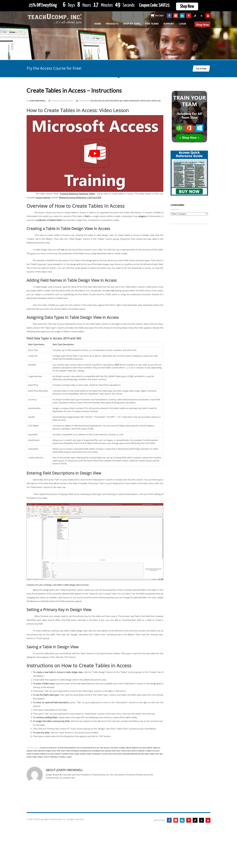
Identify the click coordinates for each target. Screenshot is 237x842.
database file (85, 751)
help (129, 751)
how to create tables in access (40, 754)
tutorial (62, 757)
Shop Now (187, 6)
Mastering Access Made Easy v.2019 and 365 (80, 197)
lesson (83, 754)
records (145, 754)
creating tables (44, 751)
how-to (57, 754)
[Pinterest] (188, 15)
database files (98, 751)
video (69, 757)
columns (114, 748)
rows (152, 754)
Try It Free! (201, 68)
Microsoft (134, 101)
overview (126, 754)
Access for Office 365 (112, 101)
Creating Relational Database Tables (77, 193)
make (89, 754)
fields (123, 751)
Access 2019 (96, 101)
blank (106, 748)
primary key (136, 754)
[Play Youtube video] (95, 153)
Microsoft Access (100, 754)
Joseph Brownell (37, 101)
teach (46, 757)
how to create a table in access (145, 751)
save (157, 754)
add (102, 748)
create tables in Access (136, 748)
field (118, 751)
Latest (126, 101)
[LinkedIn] (182, 15)
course (122, 748)
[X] (201, 15)
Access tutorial (43, 197)
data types (65, 751)
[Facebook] (169, 15)
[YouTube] (208, 15)
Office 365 (156, 101)
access (43, 748)
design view (110, 751)
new (119, 754)
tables (40, 757)
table (34, 757)
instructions (68, 754)
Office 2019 (145, 101)
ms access (112, 754)
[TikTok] (195, 15)
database (75, 751)
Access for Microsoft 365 (68, 748)
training (54, 757)
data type (56, 751)
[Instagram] (175, 15)
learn (76, 754)
